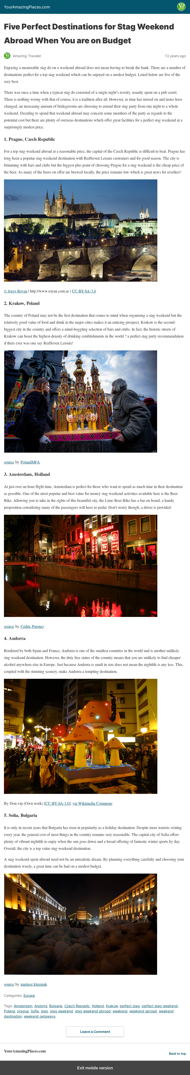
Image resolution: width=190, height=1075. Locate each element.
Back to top (177, 1053)
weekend (120, 1011)
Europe (29, 995)
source (9, 461)
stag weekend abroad (93, 1011)
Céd (24, 626)
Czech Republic (77, 1006)
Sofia (35, 1011)
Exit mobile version (95, 1067)
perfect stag (130, 1006)
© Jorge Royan (15, 290)
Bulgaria (55, 1006)
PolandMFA (30, 461)
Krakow (112, 1006)
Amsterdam (23, 1006)
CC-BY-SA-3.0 (84, 290)
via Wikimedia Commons (92, 803)
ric (29, 626)
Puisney (37, 626)
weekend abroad (143, 1011)
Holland (98, 1006)
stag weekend (61, 1011)
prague (23, 1011)
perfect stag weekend (160, 1006)
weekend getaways (39, 1016)
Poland (9, 1011)
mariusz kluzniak (34, 984)
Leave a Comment (95, 1031)
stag (44, 1011)
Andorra (40, 1006)
